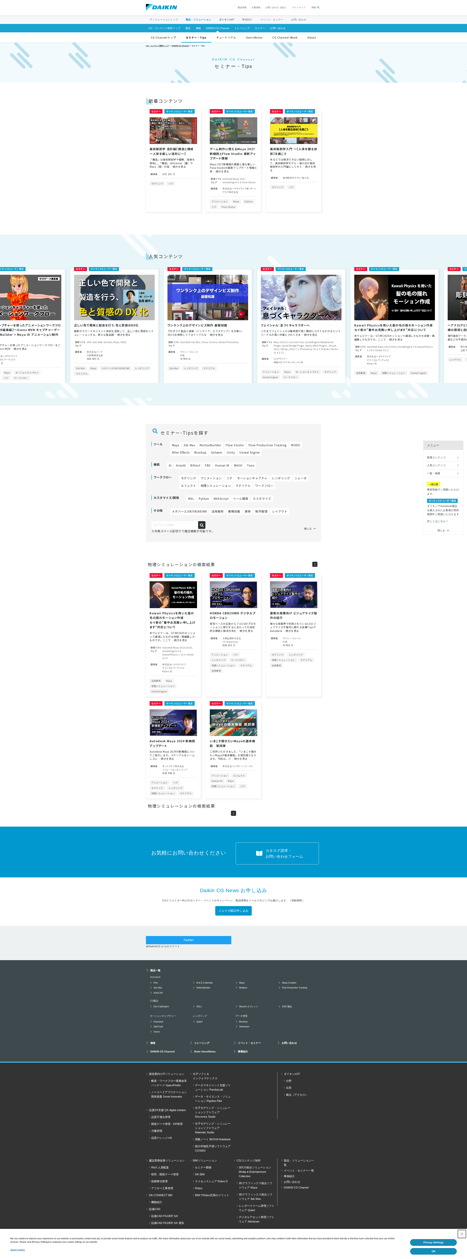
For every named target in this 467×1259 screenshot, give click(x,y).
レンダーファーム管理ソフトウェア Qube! (256, 1208)
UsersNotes (254, 37)
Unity (231, 452)
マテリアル (100, 368)
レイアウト (346, 359)
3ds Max (64, 368)
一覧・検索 (433, 473)
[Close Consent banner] (462, 1234)
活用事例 (251, 372)
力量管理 (156, 1130)
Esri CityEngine (161, 1006)
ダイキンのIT (292, 1073)
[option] (99, 326)
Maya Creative (289, 983)
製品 (188, 28)
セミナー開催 (203, 1167)
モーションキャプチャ (198, 371)
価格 (198, 28)
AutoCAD (158, 993)
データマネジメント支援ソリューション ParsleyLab (213, 1087)
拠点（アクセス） (297, 1094)
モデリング (157, 183)
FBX (208, 465)
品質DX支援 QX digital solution (167, 1110)
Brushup (200, 452)
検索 (314, 7)
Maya (236, 201)
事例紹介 (247, 19)
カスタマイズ (262, 498)
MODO (295, 445)
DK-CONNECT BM (160, 1195)
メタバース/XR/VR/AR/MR (189, 511)
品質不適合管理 (160, 1117)
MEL (191, 498)
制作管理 (261, 511)
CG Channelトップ (163, 37)
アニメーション (220, 201)
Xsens (157, 1031)
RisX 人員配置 (160, 1167)
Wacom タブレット (248, 1006)
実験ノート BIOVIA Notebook (213, 1139)
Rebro (198, 1188)
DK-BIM (200, 1174)
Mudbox (243, 987)
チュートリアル (226, 37)
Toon (250, 465)
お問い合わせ (298, 19)
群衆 (248, 511)
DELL (199, 1006)
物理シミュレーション (284, 372)
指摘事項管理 (159, 1181)
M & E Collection (204, 983)
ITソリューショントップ (164, 19)
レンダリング (33, 368)
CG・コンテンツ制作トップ (164, 28)
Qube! (199, 1021)
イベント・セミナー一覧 (299, 1170)
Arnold (181, 465)
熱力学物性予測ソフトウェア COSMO (213, 1148)
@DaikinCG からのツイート (163, 946)
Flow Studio (228, 206)
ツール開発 (240, 498)
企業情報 (256, 7)
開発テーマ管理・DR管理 (167, 1123)
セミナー (260, 28)
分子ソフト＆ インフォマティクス (205, 1076)
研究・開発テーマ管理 (165, 1174)
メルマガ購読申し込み (233, 910)
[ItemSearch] (201, 525)
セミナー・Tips (196, 37)
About (311, 37)
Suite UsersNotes (205, 1051)
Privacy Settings (433, 1242)
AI (170, 465)
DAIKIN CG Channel (217, 28)
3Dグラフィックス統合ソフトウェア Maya (255, 1185)
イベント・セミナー (271, 19)
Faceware (158, 1021)
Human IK (222, 465)
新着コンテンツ (436, 457)
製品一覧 (155, 970)
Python (249, 201)
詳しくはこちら (436, 521)
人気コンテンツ (436, 465)
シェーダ (301, 478)
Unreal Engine (161, 377)
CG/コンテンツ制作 (249, 1160)
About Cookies (17, 1250)
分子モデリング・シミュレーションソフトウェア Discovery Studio (213, 1112)
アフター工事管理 (162, 1188)
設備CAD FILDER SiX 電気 (167, 1222)
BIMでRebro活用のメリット (212, 1195)
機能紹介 (156, 1202)
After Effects (181, 452)
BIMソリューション (205, 1160)
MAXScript (221, 498)
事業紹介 (243, 1051)
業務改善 (234, 511)
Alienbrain (244, 1026)
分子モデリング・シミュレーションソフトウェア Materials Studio (213, 1128)
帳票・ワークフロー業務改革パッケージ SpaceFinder (169, 1083)
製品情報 (242, 7)
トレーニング (242, 28)
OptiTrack (158, 1026)
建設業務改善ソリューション (167, 1160)
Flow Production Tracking (267, 445)
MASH (238, 465)
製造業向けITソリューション (166, 1073)
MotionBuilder (442, 377)
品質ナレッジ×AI (161, 1137)
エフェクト (188, 485)
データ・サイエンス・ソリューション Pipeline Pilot (213, 1098)
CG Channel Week (285, 37)
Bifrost (195, 465)
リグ (171, 183)
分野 (289, 1080)
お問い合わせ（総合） (276, 7)
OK (433, 1251)
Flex (156, 983)
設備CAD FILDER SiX (164, 1216)
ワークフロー (181, 377)
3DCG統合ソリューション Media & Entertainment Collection (255, 1172)
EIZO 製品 (287, 1006)
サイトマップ (299, 7)
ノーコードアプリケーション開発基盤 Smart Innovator (169, 1094)
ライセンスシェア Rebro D (211, 1181)
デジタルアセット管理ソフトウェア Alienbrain (256, 1219)
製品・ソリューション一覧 (299, 1162)
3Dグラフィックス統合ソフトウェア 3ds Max (255, 1196)
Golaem (216, 452)
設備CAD (154, 1209)
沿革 (289, 1087)
